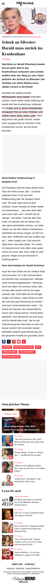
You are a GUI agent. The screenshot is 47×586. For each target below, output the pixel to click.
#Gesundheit (27, 352)
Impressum (10, 568)
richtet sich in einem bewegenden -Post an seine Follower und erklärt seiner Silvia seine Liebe (22, 112)
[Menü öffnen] (3, 3)
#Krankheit (9, 352)
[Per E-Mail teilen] (19, 342)
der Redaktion (36, 37)
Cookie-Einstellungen (32, 568)
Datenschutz (20, 568)
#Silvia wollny (11, 357)
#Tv (38, 347)
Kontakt (30, 564)
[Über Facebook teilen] (4, 342)
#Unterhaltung (23, 347)
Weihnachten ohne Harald (16, 97)
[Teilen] (14, 342)
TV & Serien (6, 59)
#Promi (7, 347)
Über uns (17, 564)
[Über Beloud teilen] (24, 342)
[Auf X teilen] (9, 342)
